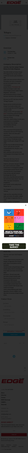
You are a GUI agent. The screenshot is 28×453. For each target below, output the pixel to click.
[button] (25, 205)
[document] (14, 226)
